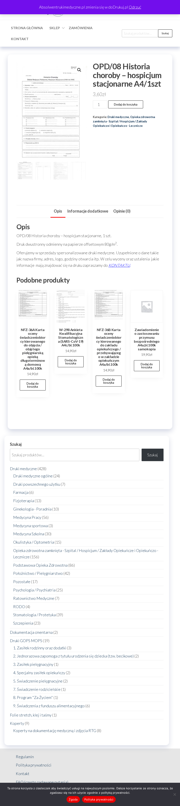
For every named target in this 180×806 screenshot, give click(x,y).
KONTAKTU (119, 265)
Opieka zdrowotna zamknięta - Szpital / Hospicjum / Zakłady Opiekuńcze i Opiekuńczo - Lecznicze (124, 121)
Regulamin (25, 756)
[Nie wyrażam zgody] (174, 794)
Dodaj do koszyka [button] (33, 385)
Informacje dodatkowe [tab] (87, 211)
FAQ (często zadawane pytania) (42, 782)
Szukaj (165, 33)
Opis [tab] (58, 211)
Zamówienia (80, 28)
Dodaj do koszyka (125, 104)
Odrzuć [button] (135, 7)
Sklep (54, 28)
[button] (79, 70)
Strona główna (27, 28)
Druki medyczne (118, 117)
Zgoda (73, 799)
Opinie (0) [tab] (121, 211)
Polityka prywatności (33, 765)
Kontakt (20, 39)
